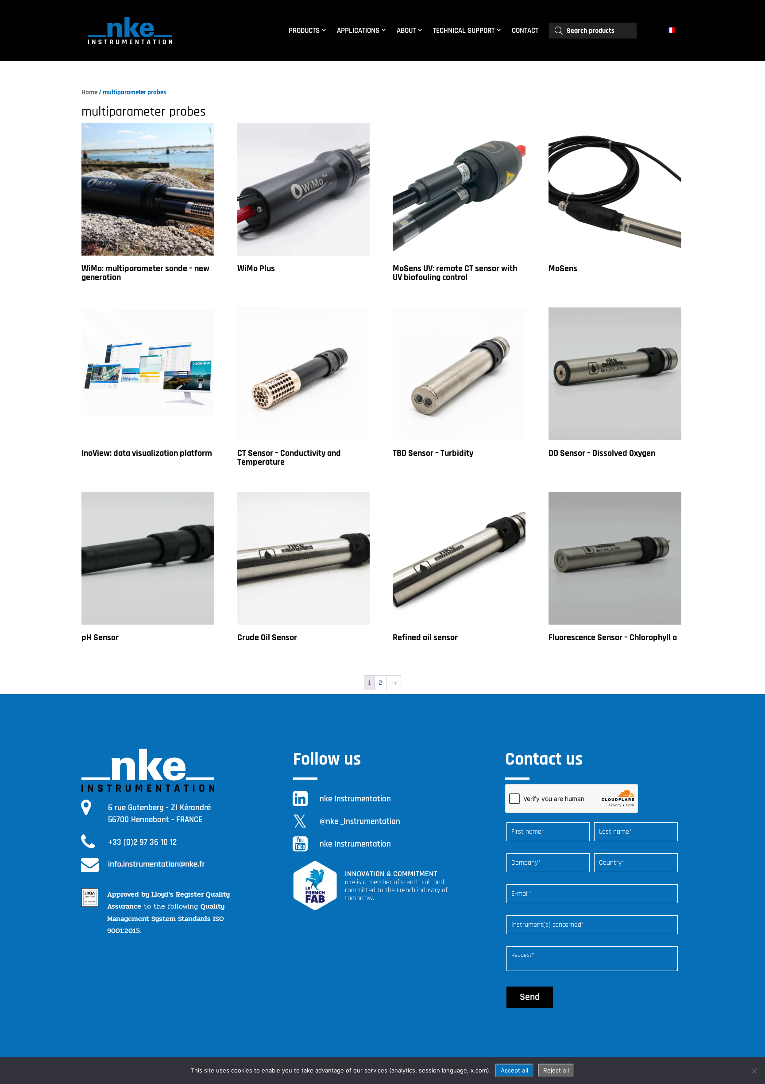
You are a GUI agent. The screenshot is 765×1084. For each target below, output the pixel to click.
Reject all (556, 1070)
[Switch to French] (672, 30)
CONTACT (525, 30)
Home (89, 92)
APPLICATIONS (358, 30)
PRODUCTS (304, 30)
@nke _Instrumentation (360, 821)
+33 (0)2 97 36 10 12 (142, 842)
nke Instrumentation (355, 798)
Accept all (514, 1070)
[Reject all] (754, 1070)
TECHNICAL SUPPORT (464, 30)
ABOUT (406, 30)
